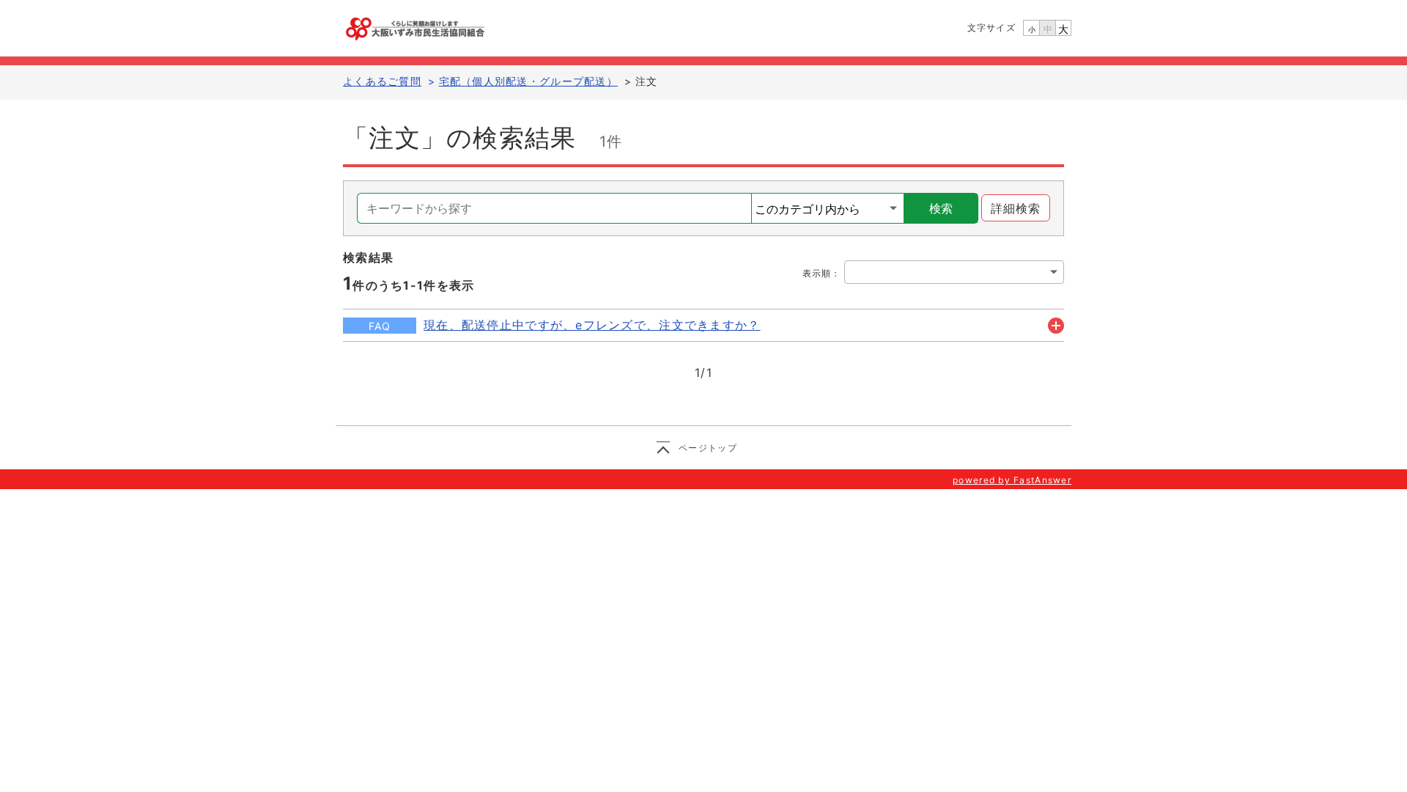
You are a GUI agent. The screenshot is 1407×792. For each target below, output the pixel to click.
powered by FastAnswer (1012, 479)
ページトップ (708, 447)
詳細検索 (1016, 208)
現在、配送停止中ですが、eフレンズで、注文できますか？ (592, 325)
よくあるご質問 (382, 81)
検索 (941, 208)
